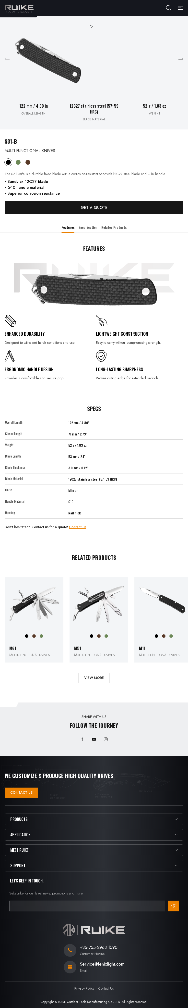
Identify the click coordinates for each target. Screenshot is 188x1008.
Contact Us (77, 526)
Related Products (114, 227)
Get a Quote (94, 207)
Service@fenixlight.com (102, 964)
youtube (94, 739)
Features (68, 227)
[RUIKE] (19, 9)
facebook (82, 739)
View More (94, 677)
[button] (180, 59)
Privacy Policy (84, 988)
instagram (106, 739)
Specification (88, 227)
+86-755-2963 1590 (99, 947)
